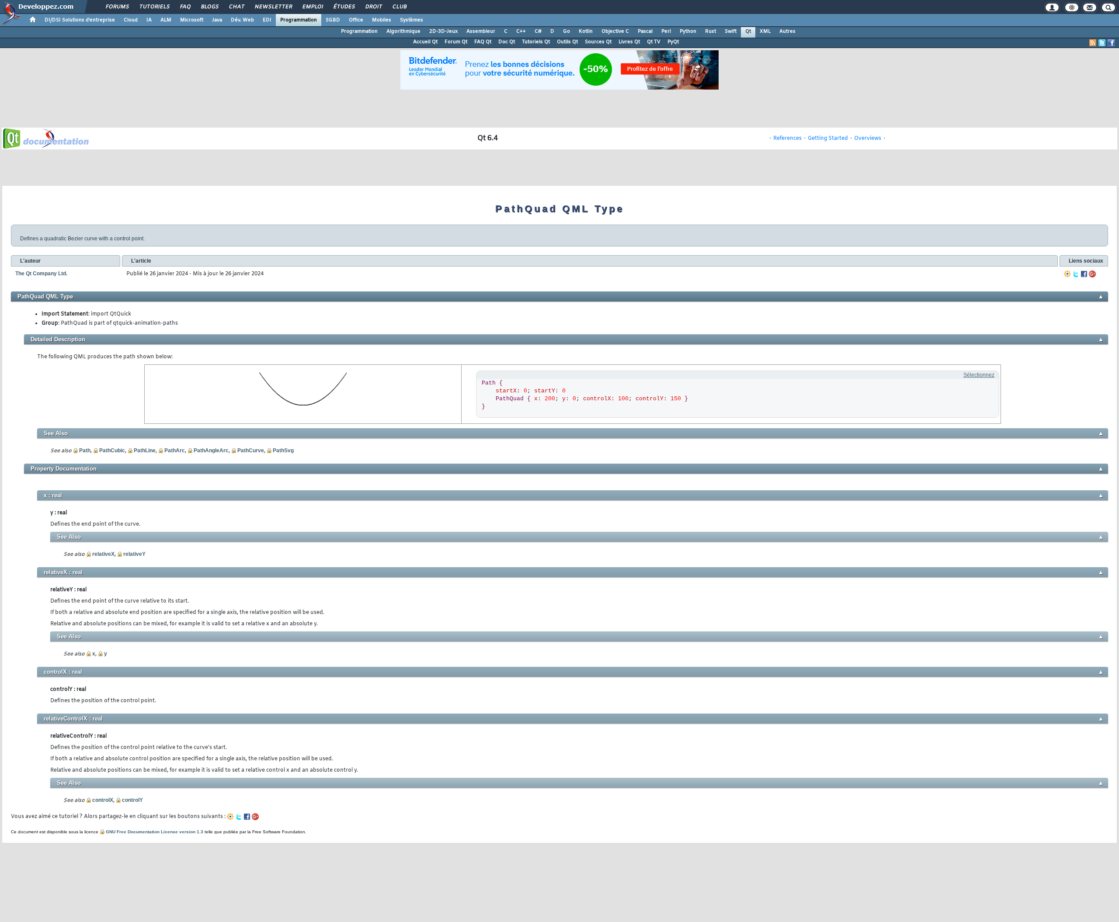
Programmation (298, 20)
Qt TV (653, 42)
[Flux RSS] (1092, 42)
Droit (373, 6)
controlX (102, 800)
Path (84, 450)
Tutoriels (154, 6)
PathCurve (250, 450)
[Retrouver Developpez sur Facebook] (1111, 42)
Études (343, 6)
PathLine (145, 450)
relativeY (134, 554)
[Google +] (1092, 273)
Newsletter (273, 6)
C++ (521, 31)
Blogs (209, 6)
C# (538, 31)
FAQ (185, 6)
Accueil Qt (425, 42)
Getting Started (828, 138)
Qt (748, 31)
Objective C (615, 31)
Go (566, 31)
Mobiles (381, 20)
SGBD (333, 20)
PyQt (673, 42)
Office (356, 20)
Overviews (867, 138)
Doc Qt (506, 42)
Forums (116, 6)
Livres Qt (629, 42)
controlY (132, 800)
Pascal (645, 31)
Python (688, 31)
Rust (710, 31)
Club (399, 6)
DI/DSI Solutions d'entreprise (80, 20)
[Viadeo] (1067, 273)
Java (217, 20)
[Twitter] (1075, 273)
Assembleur (480, 31)
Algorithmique (403, 31)
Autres (787, 31)
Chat (236, 6)
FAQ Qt (482, 42)
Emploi (312, 6)
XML (765, 31)
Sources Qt (598, 42)
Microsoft (191, 20)
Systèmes (411, 20)
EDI (267, 20)
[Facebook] (1084, 273)
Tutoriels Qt (536, 42)
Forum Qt (456, 42)
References (787, 138)
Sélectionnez (978, 375)
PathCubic (112, 450)
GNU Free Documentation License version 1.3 (154, 831)
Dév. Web (242, 20)
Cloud (131, 20)
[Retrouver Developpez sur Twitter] (1101, 42)
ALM (165, 20)
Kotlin (586, 31)
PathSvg (283, 450)
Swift (731, 31)
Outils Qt (567, 42)
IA (149, 20)
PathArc (174, 450)
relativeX (103, 554)
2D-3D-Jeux (443, 31)
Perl (666, 31)
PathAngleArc (211, 450)
